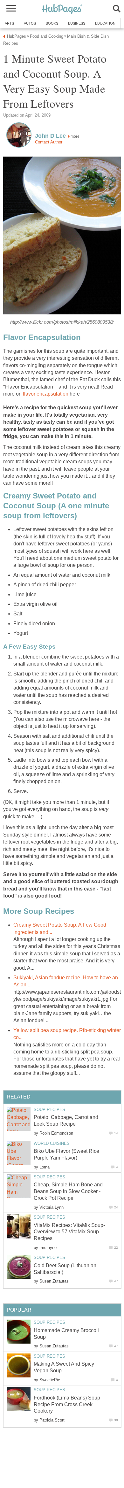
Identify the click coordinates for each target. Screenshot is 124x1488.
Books (52, 23)
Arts (9, 23)
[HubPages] (62, 9)
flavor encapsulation (45, 394)
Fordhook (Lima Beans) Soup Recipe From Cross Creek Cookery (67, 1404)
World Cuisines (52, 1143)
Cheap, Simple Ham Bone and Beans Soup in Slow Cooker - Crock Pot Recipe (68, 1191)
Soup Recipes (49, 1109)
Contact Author (48, 142)
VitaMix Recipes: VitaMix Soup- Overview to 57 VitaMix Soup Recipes (69, 1231)
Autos (30, 23)
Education (105, 23)
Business (76, 23)
